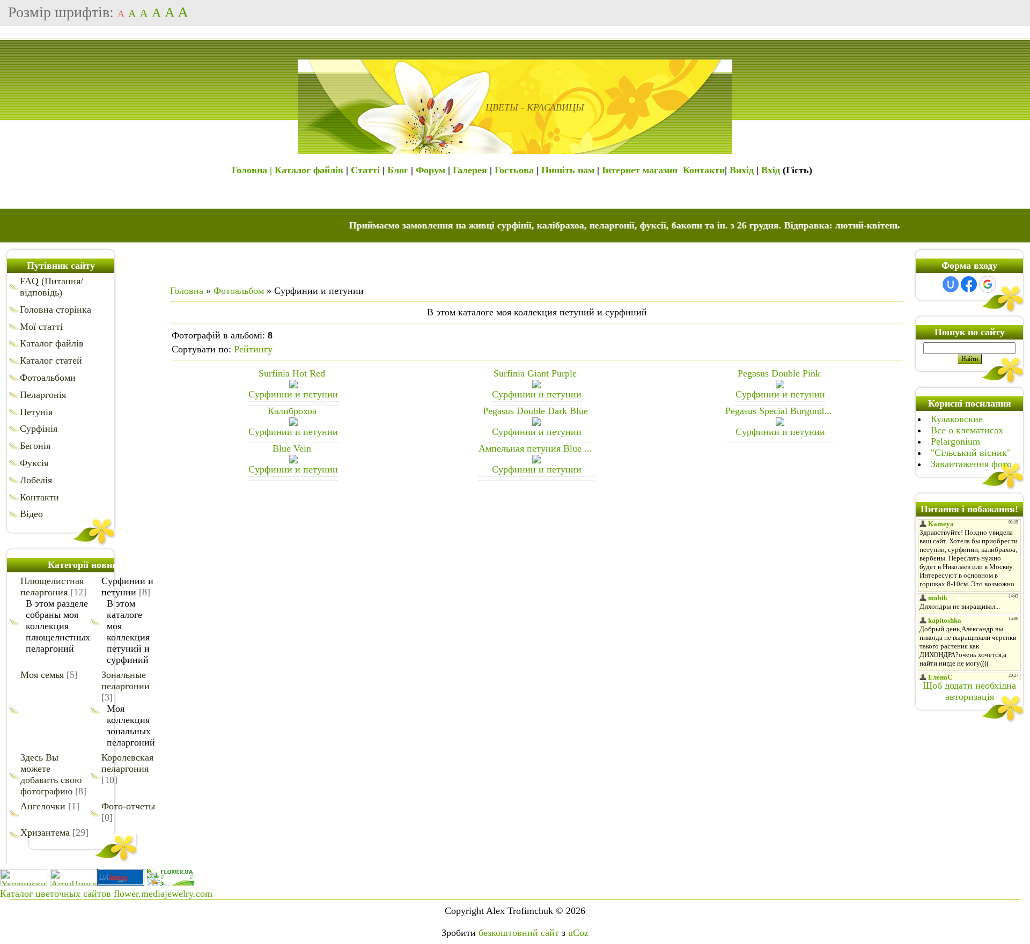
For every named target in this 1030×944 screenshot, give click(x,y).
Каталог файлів (309, 170)
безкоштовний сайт (519, 932)
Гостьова (514, 170)
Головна (186, 290)
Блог (397, 170)
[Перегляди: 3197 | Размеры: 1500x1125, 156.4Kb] (780, 422)
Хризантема (45, 832)
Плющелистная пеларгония (52, 587)
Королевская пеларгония (127, 763)
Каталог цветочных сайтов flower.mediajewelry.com (106, 893)
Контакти (704, 170)
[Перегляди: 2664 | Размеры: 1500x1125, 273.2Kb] (780, 385)
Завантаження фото (971, 464)
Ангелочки (42, 806)
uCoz (578, 932)
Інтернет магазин (640, 170)
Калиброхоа (292, 410)
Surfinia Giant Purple (535, 373)
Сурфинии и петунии (127, 587)
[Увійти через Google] (987, 284)
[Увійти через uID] (951, 284)
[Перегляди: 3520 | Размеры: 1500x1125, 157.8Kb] (293, 385)
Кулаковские (957, 419)
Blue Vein (292, 448)
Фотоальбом (239, 290)
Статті (365, 170)
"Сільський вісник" (971, 452)
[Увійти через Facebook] (969, 284)
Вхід (770, 170)
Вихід (742, 170)
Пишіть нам (567, 170)
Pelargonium (955, 441)
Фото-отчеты (128, 806)
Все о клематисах (967, 430)
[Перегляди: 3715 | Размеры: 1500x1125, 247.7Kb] (536, 385)
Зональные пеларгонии (125, 680)
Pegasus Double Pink (779, 373)
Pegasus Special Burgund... (778, 410)
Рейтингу (253, 349)
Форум (430, 170)
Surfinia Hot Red (292, 373)
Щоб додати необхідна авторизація (969, 691)
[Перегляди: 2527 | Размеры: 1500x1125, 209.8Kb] (293, 460)
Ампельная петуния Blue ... (535, 448)
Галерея (470, 170)
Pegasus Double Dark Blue (535, 410)
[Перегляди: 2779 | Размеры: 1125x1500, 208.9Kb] (536, 422)
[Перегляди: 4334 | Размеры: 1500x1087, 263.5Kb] (536, 460)
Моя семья (42, 674)
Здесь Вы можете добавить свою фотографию (51, 774)
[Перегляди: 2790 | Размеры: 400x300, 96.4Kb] (293, 422)
